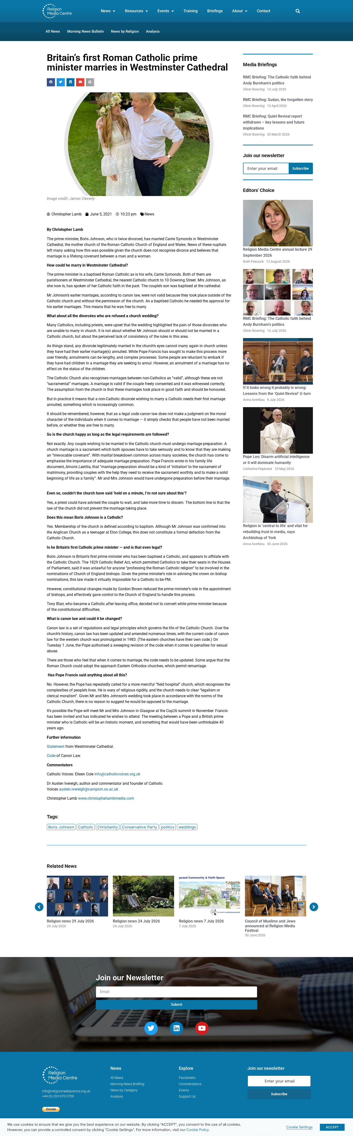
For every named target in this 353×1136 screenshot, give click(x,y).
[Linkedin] (176, 1028)
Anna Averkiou (254, 400)
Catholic (85, 827)
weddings (187, 827)
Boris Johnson (61, 827)
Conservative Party (139, 827)
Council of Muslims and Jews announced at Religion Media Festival (270, 926)
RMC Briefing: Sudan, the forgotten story (278, 99)
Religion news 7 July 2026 (201, 921)
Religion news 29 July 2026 (70, 921)
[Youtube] (202, 1028)
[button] (298, 11)
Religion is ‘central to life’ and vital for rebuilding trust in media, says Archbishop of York (275, 531)
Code (51, 755)
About (237, 11)
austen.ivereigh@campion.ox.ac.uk (88, 789)
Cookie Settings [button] (299, 1127)
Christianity (107, 827)
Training (190, 11)
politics (167, 827)
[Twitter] (151, 1028)
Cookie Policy (197, 1130)
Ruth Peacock (253, 261)
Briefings (215, 11)
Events (163, 11)
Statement (55, 746)
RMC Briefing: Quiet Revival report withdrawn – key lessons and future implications (273, 122)
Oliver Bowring (254, 89)
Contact (263, 11)
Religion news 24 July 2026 (136, 921)
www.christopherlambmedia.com (106, 798)
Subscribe (300, 168)
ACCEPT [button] (332, 1127)
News (105, 11)
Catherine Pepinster (257, 469)
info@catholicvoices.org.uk (117, 774)
